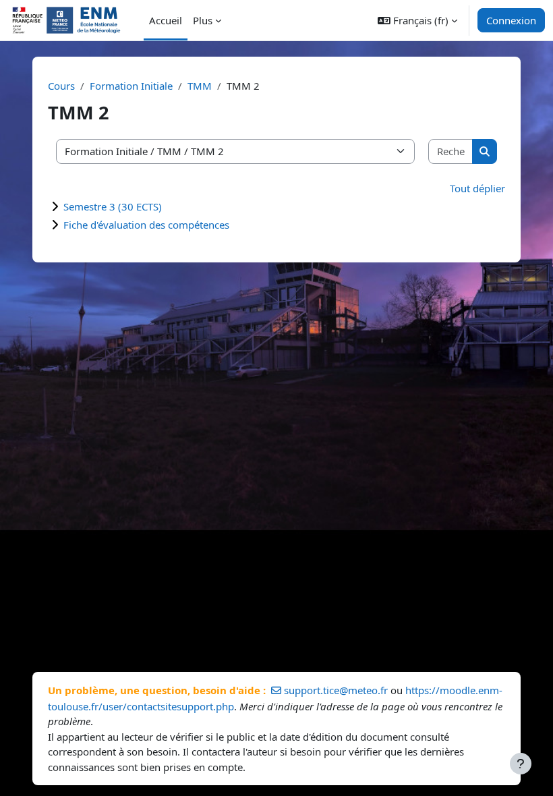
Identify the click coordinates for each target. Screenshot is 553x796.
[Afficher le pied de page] (520, 763)
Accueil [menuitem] (165, 20)
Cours (61, 85)
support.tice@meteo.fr (336, 690)
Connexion (511, 20)
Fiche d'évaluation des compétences (146, 224)
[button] (417, 20)
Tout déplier (477, 188)
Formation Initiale (131, 85)
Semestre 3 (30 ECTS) (112, 206)
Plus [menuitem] (202, 20)
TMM (199, 85)
